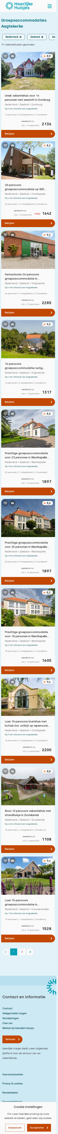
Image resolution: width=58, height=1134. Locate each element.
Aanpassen (15, 1127)
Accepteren (37, 1127)
